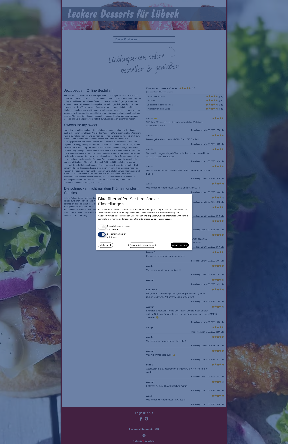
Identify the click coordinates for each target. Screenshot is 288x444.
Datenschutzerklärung (161, 219)
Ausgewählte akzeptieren (142, 245)
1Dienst (112, 237)
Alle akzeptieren (179, 245)
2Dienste (112, 229)
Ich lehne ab (105, 245)
